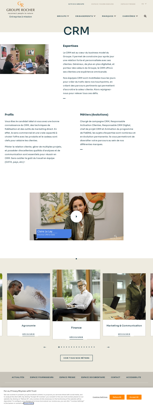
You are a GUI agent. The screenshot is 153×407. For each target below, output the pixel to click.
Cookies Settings (100, 397)
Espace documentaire (93, 377)
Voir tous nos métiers (76, 358)
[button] (59, 347)
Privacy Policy (29, 403)
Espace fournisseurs (102, 4)
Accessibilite (133, 377)
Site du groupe (76, 4)
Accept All (134, 397)
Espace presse (128, 4)
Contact (115, 377)
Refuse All (117, 397)
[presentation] (45, 347)
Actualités (18, 377)
